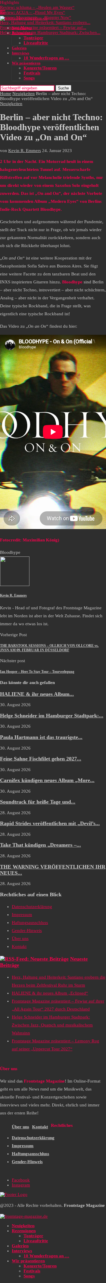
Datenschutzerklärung (32, 906)
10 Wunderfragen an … (46, 58)
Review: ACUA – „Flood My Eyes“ (32, 12)
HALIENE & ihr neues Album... (37, 694)
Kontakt (19, 946)
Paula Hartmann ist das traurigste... (41, 737)
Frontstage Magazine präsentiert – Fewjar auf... (43, 27)
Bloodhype (10, 552)
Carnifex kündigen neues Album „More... (47, 780)
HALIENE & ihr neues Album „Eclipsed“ (50, 993)
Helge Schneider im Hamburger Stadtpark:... (51, 716)
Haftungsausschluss (30, 922)
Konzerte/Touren (40, 68)
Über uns (20, 938)
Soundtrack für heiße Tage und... (37, 802)
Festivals (32, 73)
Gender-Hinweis (27, 930)
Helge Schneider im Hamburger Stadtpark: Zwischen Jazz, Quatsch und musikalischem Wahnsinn (52, 1025)
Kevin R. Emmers (24, 150)
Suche (63, 88)
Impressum (22, 914)
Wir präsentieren (26, 63)
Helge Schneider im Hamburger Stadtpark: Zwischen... (50, 32)
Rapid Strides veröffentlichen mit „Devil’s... (50, 823)
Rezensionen (22, 33)
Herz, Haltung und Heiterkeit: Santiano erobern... (45, 22)
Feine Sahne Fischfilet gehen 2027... (40, 759)
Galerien (19, 48)
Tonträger (33, 37)
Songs (29, 78)
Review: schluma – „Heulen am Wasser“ (37, 7)
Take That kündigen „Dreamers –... (40, 845)
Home (5, 93)
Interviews (20, 53)
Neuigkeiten (22, 28)
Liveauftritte (36, 42)
